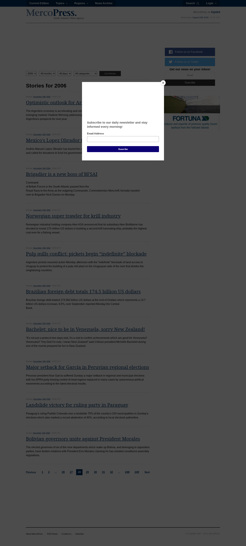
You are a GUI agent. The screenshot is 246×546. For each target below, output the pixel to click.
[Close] (163, 82)
